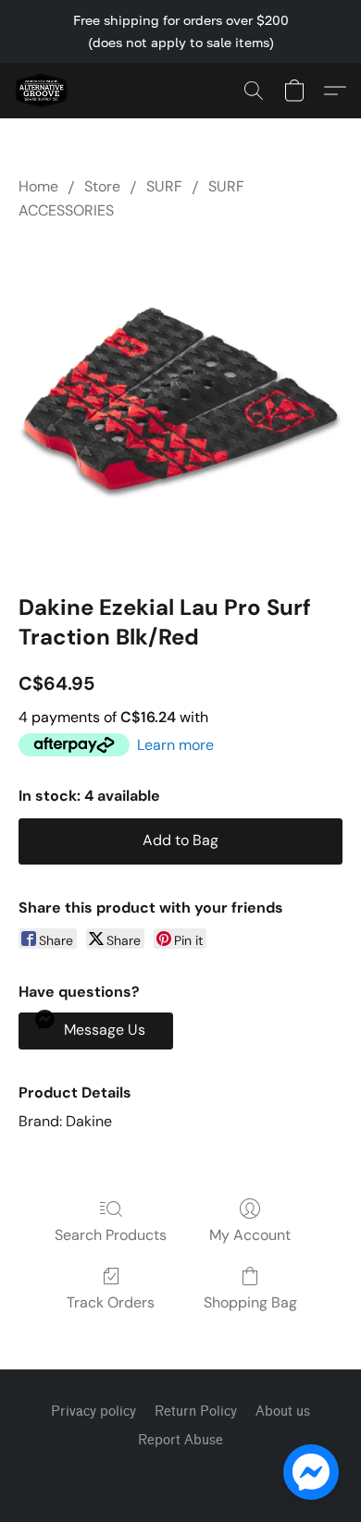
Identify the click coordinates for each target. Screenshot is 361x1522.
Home (38, 186)
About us (282, 1411)
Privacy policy (93, 1411)
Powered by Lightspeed (180, 1472)
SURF (164, 186)
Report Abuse (180, 1440)
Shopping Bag (250, 1302)
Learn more (175, 745)
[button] (42, 90)
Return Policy (196, 1411)
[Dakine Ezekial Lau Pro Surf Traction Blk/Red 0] (180, 403)
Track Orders (111, 1302)
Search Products (111, 1235)
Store (102, 186)
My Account (250, 1235)
